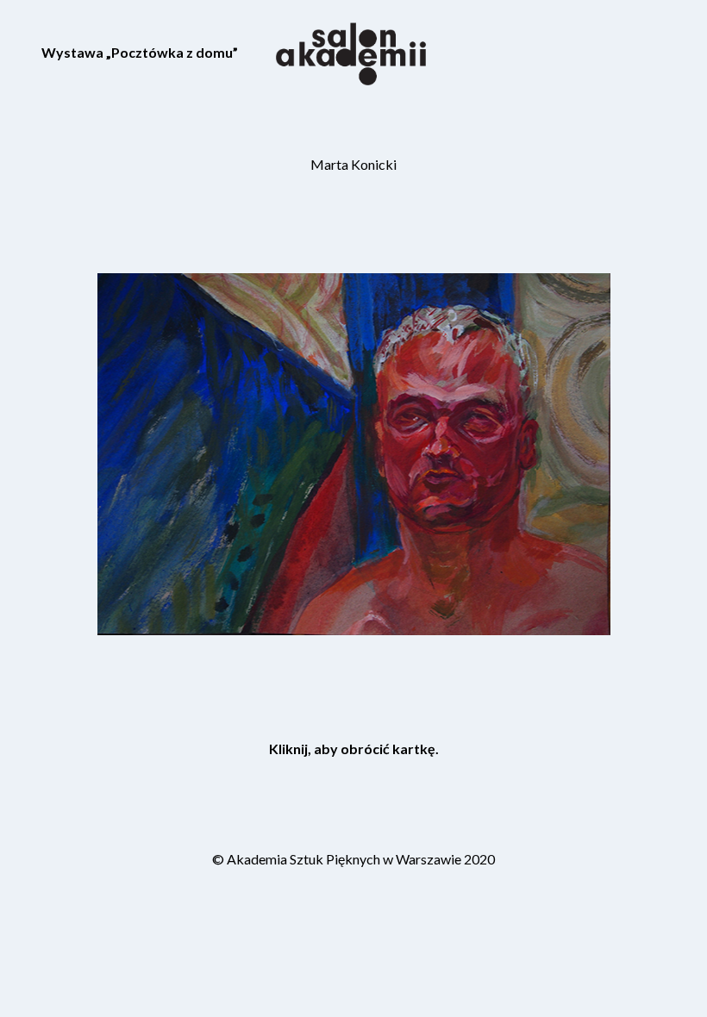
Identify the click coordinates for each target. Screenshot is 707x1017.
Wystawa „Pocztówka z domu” (139, 52)
